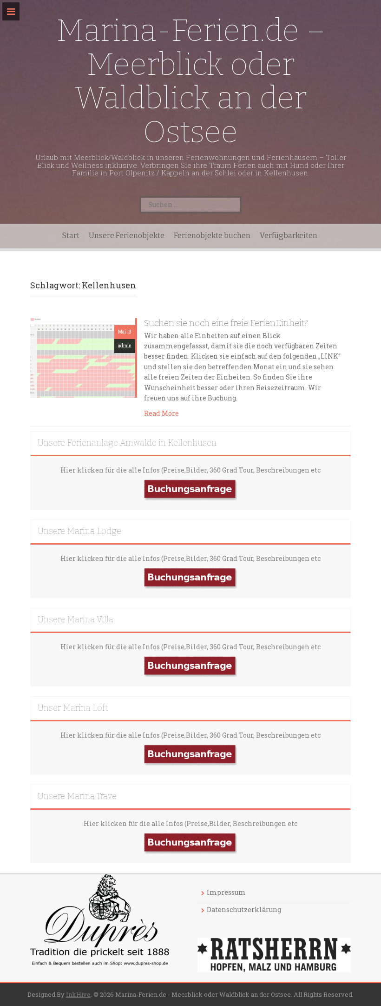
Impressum (226, 892)
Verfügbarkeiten (288, 235)
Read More (161, 413)
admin (124, 346)
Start (70, 235)
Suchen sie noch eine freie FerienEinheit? (226, 323)
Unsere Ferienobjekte (126, 235)
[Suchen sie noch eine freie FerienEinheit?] (82, 357)
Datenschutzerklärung (244, 909)
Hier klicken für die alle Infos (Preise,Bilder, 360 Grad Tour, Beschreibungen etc (190, 470)
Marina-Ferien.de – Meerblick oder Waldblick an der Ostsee (190, 81)
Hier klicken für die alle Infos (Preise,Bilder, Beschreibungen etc (190, 823)
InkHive (78, 994)
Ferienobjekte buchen (212, 235)
